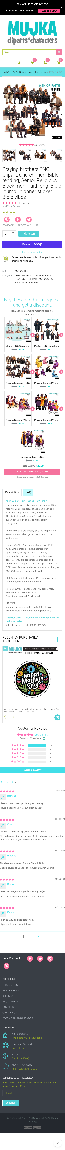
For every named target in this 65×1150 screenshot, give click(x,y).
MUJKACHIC (21, 271)
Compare (8, 225)
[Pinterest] (6, 965)
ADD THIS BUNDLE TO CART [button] (32, 468)
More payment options (32, 252)
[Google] (13, 964)
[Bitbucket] (30, 964)
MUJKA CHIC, (46, 279)
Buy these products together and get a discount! (32, 302)
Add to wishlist (28, 225)
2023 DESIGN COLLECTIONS (29, 72)
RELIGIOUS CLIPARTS (27, 282)
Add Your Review (11, 206)
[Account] (19, 63)
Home (5, 72)
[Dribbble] (38, 964)
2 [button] (28, 936)
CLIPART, (33, 279)
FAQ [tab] (28, 492)
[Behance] (59, 964)
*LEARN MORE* (49, 10)
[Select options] (57, 717)
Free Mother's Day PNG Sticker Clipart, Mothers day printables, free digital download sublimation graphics (31, 710)
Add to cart (29, 233)
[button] (26, 144)
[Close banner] (61, 7)
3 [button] (34, 936)
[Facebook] (18, 220)
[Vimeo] (43, 964)
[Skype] (51, 964)
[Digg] (55, 964)
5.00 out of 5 (41, 735)
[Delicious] (47, 964)
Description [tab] (12, 492)
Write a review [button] (33, 770)
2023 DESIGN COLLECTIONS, (30, 275)
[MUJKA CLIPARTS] (33, 31)
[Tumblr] (34, 964)
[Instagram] (50, 958)
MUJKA (42, 1118)
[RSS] (22, 964)
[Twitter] (28, 220)
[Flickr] (26, 964)
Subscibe (10, 1102)
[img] (7, 791)
